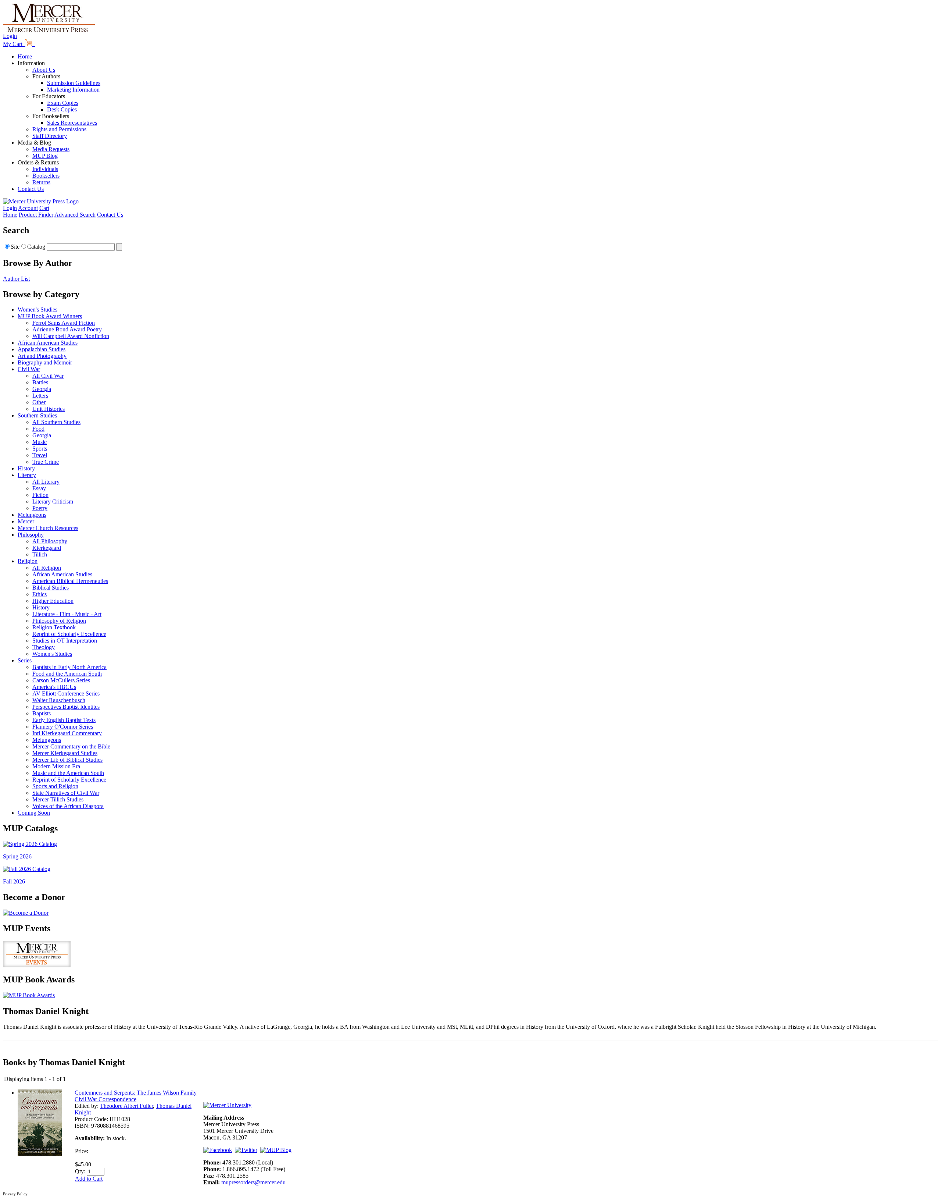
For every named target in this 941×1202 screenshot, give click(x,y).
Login (10, 36)
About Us (43, 70)
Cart (44, 208)
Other (39, 402)
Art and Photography (42, 356)
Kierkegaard (46, 548)
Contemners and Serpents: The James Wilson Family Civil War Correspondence (136, 1095)
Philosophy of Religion (59, 621)
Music (39, 442)
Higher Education (53, 601)
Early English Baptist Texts (64, 720)
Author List (16, 278)
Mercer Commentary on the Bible (71, 746)
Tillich (39, 554)
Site (15, 246)
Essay (39, 488)
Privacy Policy (15, 1194)
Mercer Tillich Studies (57, 799)
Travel (39, 455)
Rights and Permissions (59, 129)
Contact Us (31, 189)
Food (38, 429)
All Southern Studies (56, 422)
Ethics (39, 594)
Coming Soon (34, 813)
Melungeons (32, 515)
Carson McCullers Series (61, 680)
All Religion (46, 568)
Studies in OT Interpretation (64, 640)
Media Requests (50, 149)
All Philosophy (49, 541)
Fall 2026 (14, 881)
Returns (41, 182)
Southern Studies (37, 415)
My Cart (14, 44)
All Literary (46, 482)
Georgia (41, 389)
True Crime (45, 462)
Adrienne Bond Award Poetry (67, 329)
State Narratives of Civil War (65, 793)
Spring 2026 (17, 856)
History (26, 468)
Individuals (45, 169)
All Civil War (48, 376)
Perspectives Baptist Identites (66, 707)
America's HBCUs (54, 687)
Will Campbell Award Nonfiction (70, 336)
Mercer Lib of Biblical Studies (67, 760)
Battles (40, 382)
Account (28, 208)
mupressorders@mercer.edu (253, 1182)
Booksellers (46, 176)
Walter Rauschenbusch (58, 700)
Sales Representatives (72, 123)
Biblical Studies (50, 587)
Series (25, 660)
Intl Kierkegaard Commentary (67, 733)
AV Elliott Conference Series (66, 693)
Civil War (29, 369)
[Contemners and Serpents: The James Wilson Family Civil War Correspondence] (40, 1154)
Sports (39, 448)
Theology (43, 647)
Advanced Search (75, 214)
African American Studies (48, 342)
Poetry (39, 508)
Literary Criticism (52, 501)
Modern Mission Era (56, 766)
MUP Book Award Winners (50, 316)
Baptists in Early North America (69, 667)
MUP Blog (45, 156)
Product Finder (36, 214)
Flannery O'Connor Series (62, 726)
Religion (27, 561)
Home (25, 56)
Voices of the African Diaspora (68, 806)
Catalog (36, 246)
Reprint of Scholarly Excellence (69, 634)
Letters (40, 395)
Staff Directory (49, 136)
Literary (27, 475)
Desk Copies (62, 109)
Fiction (40, 495)
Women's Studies (37, 309)
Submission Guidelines (73, 83)
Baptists (41, 713)
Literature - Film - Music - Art (66, 614)
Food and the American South (67, 674)
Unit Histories (48, 409)
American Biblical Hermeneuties (70, 581)
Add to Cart (89, 1179)
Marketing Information (73, 89)
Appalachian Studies (41, 349)
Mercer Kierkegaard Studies (64, 753)
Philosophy (31, 534)
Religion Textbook (54, 627)
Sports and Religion (55, 786)
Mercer (26, 521)
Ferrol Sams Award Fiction (63, 323)
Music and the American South (68, 773)
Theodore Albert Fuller (126, 1106)
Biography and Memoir (45, 362)
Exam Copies (62, 103)
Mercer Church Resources (48, 528)
